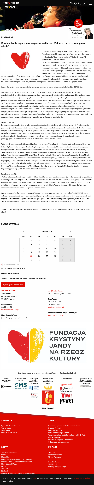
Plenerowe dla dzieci (9, 433)
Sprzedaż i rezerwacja (9, 452)
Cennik (3, 455)
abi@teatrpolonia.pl (55, 315)
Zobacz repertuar (10, 224)
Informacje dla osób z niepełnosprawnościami (18, 473)
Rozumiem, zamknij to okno (82, 479)
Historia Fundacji (54, 428)
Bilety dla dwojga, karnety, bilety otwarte (16, 461)
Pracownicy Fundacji (56, 430)
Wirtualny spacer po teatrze (58, 433)
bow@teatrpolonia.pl (56, 291)
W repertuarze (6, 428)
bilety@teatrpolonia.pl (10, 310)
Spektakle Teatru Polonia (10, 426)
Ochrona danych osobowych (59, 442)
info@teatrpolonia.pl (56, 307)
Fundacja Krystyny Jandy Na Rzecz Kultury (64, 426)
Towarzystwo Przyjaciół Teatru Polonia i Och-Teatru (67, 435)
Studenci (4, 471)
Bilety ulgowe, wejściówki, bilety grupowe (16, 459)
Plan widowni (6, 457)
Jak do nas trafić (8, 291)
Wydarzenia (5, 430)
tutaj (34, 478)
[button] (90, 3)
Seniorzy (4, 468)
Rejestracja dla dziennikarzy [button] (13, 285)
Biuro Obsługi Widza (9, 464)
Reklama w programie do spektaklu (61, 440)
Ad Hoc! (4, 466)
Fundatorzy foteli (54, 437)
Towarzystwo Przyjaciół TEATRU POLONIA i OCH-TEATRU (23, 278)
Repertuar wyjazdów (10, 273)
